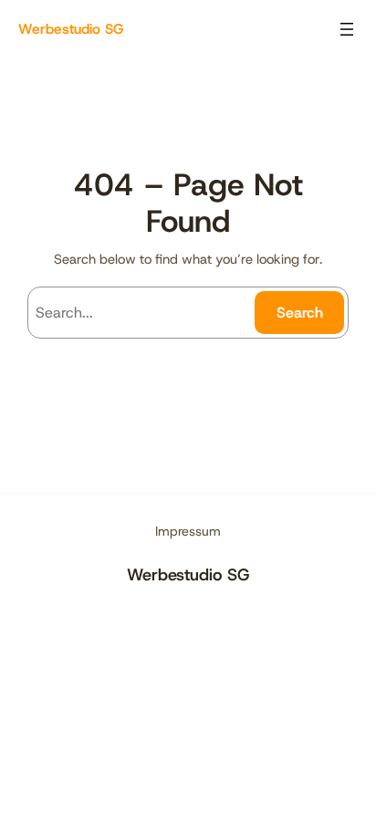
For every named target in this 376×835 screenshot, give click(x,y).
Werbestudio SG (70, 28)
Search (300, 312)
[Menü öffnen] (347, 29)
